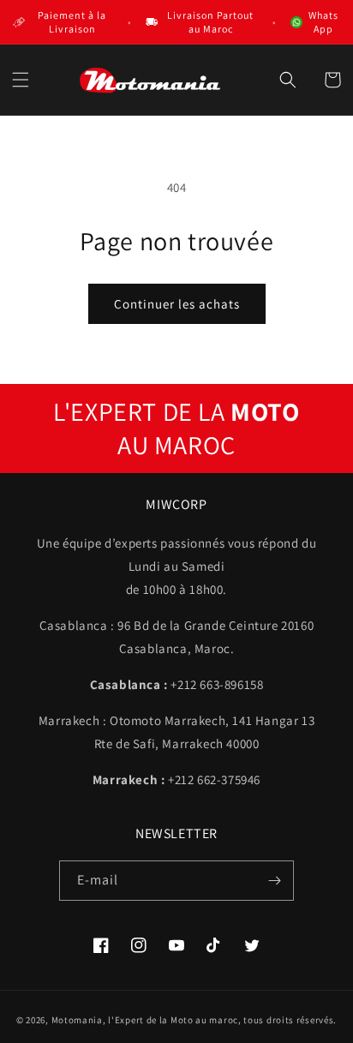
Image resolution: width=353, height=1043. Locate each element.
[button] (21, 80)
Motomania (77, 1020)
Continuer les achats (177, 304)
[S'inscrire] (274, 880)
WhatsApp (323, 22)
